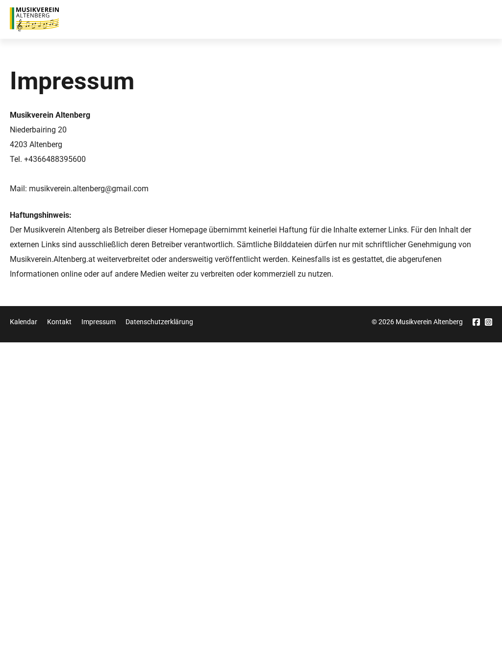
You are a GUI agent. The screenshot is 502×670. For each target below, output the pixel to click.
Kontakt (59, 322)
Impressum (98, 322)
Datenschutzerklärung (159, 322)
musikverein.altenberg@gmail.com (89, 188)
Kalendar (23, 322)
